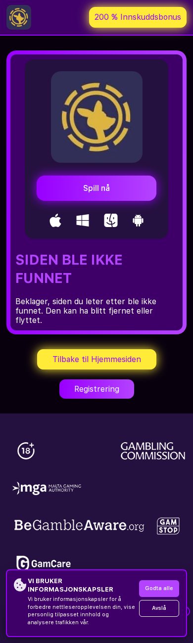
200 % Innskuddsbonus (138, 17)
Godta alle (159, 588)
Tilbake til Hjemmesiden (96, 359)
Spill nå (96, 188)
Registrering (96, 389)
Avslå (159, 608)
